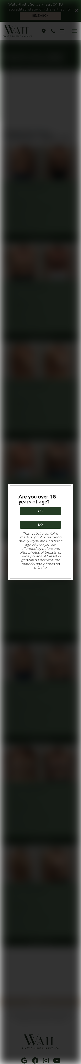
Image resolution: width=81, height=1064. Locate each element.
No (40, 525)
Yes (40, 511)
